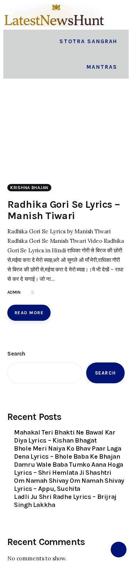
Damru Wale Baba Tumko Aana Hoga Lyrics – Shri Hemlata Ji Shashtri (68, 468)
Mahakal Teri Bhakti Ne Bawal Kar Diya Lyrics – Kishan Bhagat (64, 436)
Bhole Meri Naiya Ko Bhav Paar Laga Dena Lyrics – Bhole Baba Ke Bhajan (67, 452)
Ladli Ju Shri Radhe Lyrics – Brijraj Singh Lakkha (65, 501)
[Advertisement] (66, 135)
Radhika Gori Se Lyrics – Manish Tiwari (63, 210)
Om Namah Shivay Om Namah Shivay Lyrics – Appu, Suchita (69, 485)
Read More (29, 312)
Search (16, 353)
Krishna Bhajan (29, 187)
